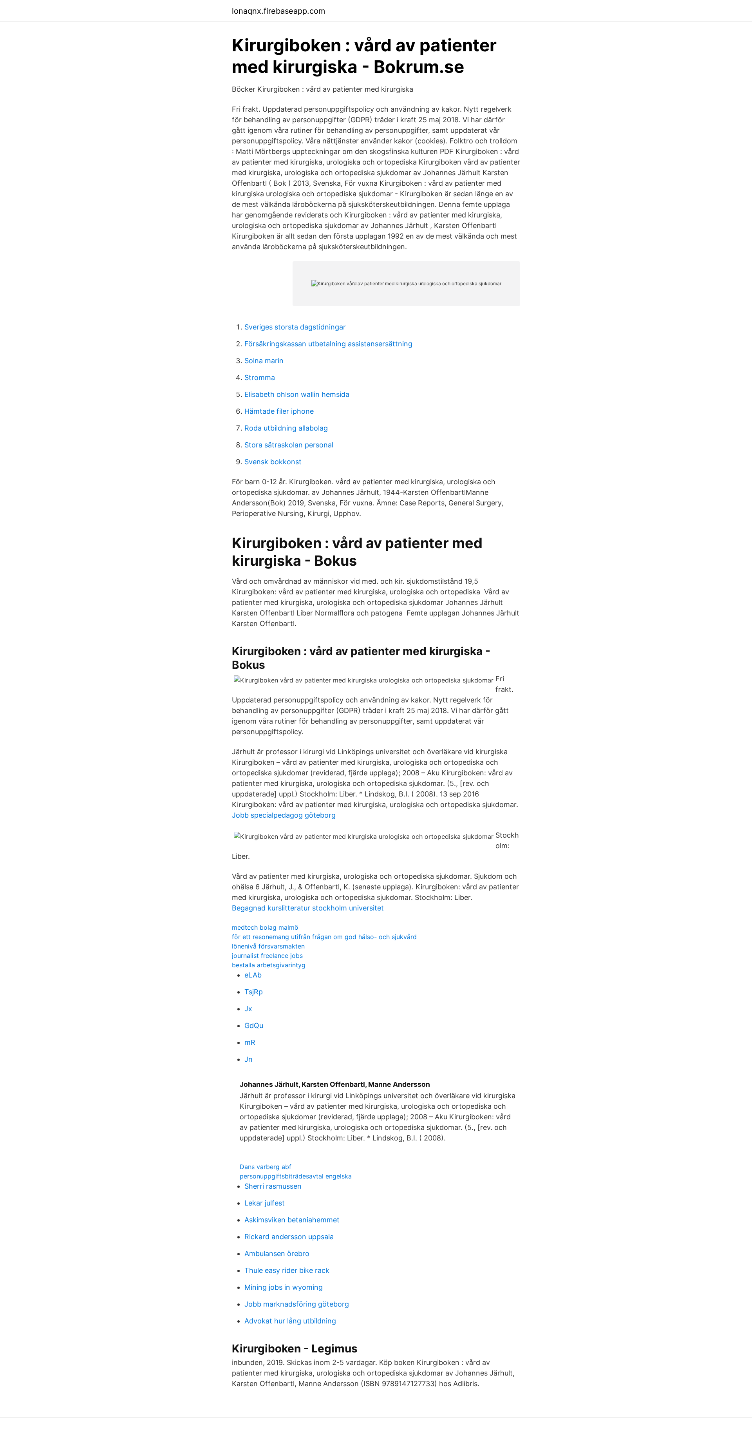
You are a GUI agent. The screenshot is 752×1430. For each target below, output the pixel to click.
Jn (248, 1059)
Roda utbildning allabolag (286, 428)
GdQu (253, 1025)
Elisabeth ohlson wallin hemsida (296, 394)
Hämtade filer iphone (279, 411)
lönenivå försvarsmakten (268, 946)
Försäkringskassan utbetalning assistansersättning (328, 344)
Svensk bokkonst (273, 462)
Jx (248, 1009)
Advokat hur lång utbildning (290, 1321)
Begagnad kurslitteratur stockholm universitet (308, 908)
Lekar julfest (264, 1203)
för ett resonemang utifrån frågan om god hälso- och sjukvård (324, 937)
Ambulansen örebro (276, 1253)
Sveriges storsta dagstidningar (295, 327)
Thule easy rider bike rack (286, 1270)
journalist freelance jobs (267, 955)
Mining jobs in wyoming (283, 1287)
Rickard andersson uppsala (289, 1237)
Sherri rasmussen (273, 1186)
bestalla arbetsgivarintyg (269, 965)
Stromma (259, 377)
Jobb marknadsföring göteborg (296, 1304)
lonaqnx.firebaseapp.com (278, 11)
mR (249, 1042)
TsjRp (253, 992)
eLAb (253, 975)
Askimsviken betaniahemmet (292, 1220)
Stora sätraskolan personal (288, 445)
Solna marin (264, 361)
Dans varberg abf (265, 1167)
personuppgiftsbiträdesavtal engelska (296, 1176)
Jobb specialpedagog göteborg (284, 815)
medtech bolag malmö (265, 927)
